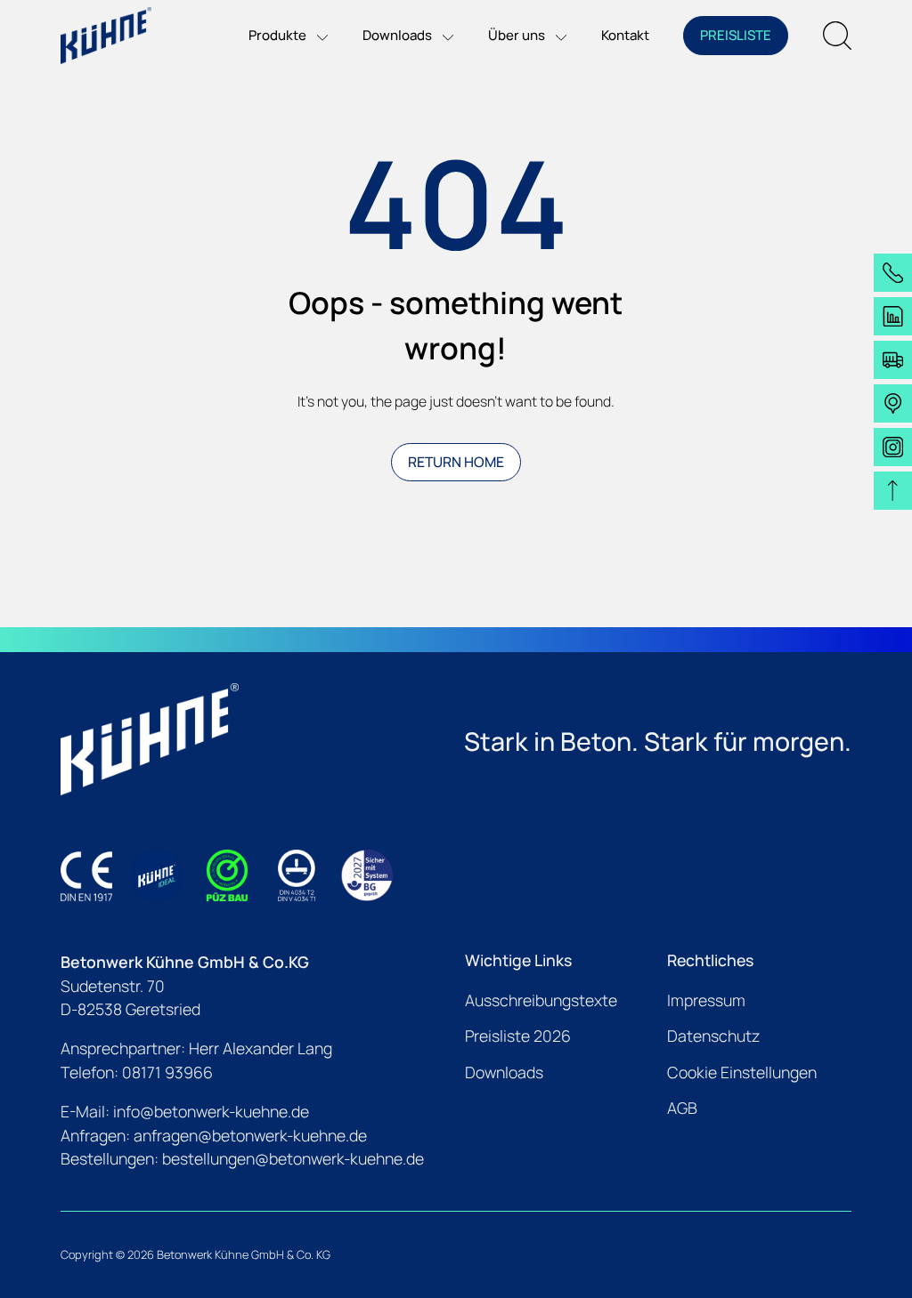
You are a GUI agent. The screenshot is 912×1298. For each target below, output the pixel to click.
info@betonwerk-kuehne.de (211, 1111)
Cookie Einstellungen (742, 1072)
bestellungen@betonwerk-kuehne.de (293, 1158)
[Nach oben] (893, 491)
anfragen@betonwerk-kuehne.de (250, 1135)
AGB (682, 1107)
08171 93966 (167, 1072)
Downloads (504, 1072)
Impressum (706, 1000)
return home (456, 462)
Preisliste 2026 (518, 1035)
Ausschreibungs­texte (541, 1000)
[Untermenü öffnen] (317, 35)
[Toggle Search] (837, 35)
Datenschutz (713, 1035)
